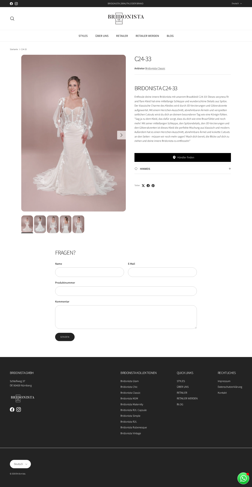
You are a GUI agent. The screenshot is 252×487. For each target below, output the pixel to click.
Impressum (224, 381)
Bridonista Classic (155, 68)
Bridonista (20, 473)
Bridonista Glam (129, 381)
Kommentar (62, 301)
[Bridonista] (126, 18)
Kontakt (222, 392)
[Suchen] (12, 18)
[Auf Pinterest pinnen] (153, 185)
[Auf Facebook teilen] (148, 185)
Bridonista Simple (130, 415)
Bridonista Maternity (131, 404)
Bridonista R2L (128, 421)
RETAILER (122, 36)
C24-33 (24, 49)
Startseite (14, 49)
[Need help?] (243, 478)
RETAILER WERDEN (147, 36)
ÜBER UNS (101, 36)
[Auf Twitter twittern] (143, 185)
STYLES (83, 36)
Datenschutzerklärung (230, 387)
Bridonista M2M (129, 398)
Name (58, 263)
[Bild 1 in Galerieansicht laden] (73, 133)
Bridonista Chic (128, 387)
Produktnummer (65, 282)
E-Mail (131, 263)
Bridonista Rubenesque (133, 427)
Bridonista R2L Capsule (133, 410)
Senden (64, 336)
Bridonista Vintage (130, 433)
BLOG (170, 36)
